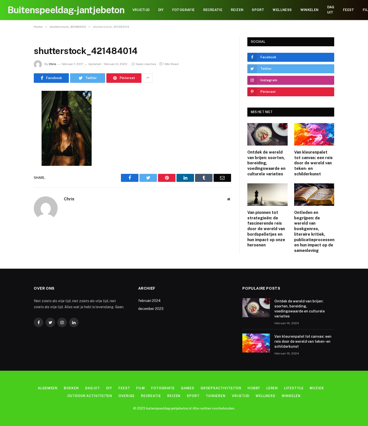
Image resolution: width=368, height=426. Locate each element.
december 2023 (150, 309)
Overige (126, 396)
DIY (161, 10)
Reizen (237, 10)
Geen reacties (146, 64)
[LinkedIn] (16, 133)
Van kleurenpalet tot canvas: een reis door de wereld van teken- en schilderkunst (313, 163)
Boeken (71, 388)
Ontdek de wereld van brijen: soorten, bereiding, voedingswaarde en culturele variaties (266, 163)
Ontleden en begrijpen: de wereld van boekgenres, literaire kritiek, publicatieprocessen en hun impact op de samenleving (314, 231)
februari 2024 (149, 301)
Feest (348, 10)
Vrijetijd (141, 10)
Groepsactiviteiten (221, 388)
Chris (52, 64)
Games (187, 388)
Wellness (282, 10)
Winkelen (309, 10)
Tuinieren (216, 396)
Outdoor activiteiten (89, 396)
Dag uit (330, 9)
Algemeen (48, 388)
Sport (258, 10)
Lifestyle (293, 388)
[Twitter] (16, 120)
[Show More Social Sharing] (148, 78)
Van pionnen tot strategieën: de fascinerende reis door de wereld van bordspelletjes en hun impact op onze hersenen (266, 229)
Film (140, 388)
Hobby (254, 388)
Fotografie (183, 10)
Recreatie (213, 10)
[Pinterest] (16, 146)
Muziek (317, 388)
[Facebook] (16, 107)
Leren (272, 388)
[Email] (16, 158)
